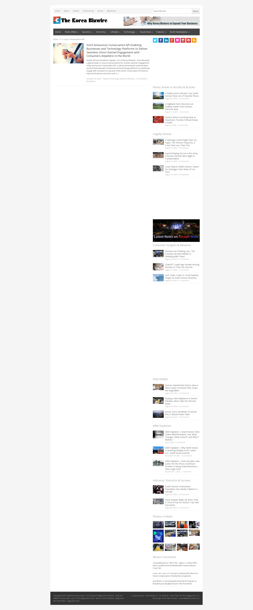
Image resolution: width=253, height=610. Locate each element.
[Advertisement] (175, 65)
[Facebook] (160, 40)
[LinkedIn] (166, 40)
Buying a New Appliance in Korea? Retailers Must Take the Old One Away (181, 401)
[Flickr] (177, 40)
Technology (129, 31)
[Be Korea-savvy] (80, 20)
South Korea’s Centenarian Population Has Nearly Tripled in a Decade (181, 489)
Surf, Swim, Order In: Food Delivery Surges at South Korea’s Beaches (181, 276)
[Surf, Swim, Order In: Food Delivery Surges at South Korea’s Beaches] (158, 277)
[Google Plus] (172, 40)
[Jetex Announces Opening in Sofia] (182, 524)
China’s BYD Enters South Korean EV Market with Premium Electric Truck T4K (175, 565)
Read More (91, 81)
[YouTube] (183, 40)
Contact (76, 11)
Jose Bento (157, 581)
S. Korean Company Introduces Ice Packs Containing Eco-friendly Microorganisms (175, 574)
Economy (100, 31)
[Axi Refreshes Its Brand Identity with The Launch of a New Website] (170, 524)
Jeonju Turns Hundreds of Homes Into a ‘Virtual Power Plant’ (181, 413)
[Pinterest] (188, 40)
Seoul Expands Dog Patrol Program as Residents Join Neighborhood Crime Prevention (174, 582)
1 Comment (186, 472)
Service (100, 11)
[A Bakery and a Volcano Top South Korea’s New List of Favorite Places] (158, 95)
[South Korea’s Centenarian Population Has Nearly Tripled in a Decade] (158, 489)
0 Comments (184, 98)
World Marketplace (179, 31)
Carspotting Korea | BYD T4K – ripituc (168, 563)
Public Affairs (71, 31)
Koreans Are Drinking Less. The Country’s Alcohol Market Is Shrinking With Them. (180, 254)
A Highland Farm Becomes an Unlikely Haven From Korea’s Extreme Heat (179, 107)
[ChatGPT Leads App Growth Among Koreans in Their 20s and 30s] (158, 266)
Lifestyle (114, 31)
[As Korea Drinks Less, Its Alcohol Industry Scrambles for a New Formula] (170, 533)
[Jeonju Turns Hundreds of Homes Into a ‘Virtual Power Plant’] (158, 414)
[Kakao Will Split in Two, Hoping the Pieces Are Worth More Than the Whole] (158, 547)
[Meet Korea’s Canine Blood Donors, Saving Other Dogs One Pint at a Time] (194, 547)
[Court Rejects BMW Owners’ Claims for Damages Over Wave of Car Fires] (158, 168)
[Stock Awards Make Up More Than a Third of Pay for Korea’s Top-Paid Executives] (158, 501)
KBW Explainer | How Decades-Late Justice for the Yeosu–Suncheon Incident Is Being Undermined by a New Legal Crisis (182, 465)
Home (57, 11)
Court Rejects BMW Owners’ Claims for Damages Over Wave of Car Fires (182, 169)
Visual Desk (145, 31)
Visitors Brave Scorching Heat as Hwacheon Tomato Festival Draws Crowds (181, 120)
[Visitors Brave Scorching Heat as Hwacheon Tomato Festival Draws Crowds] (158, 119)
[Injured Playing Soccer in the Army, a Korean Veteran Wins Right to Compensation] (158, 155)
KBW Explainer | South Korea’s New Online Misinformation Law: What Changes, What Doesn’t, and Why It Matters (182, 435)
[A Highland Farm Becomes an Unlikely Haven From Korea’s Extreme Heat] (158, 106)
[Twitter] (155, 40)
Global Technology (111, 78)
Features (160, 31)
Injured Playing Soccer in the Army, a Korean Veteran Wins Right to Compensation (181, 156)
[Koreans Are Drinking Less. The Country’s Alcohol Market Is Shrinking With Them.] (158, 253)
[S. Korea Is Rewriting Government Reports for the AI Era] (158, 536)
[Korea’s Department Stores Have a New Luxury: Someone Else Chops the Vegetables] (158, 387)
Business (86, 31)
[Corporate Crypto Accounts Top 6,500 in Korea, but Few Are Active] (182, 547)
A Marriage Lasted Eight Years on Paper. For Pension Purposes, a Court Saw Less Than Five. (181, 143)
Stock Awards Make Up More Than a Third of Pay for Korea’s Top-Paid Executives (182, 502)
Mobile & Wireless (126, 78)
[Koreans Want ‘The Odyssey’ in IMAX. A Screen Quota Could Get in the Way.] (194, 524)
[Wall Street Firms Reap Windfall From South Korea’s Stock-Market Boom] (170, 547)
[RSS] (194, 40)
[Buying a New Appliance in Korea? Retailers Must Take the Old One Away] (158, 400)
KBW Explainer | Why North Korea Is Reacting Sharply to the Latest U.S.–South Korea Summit (181, 450)
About (66, 11)
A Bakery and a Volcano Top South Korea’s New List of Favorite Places (182, 94)
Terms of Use (88, 11)
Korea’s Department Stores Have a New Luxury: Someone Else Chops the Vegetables (181, 388)
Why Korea (111, 11)
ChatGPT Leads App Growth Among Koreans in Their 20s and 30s (182, 266)
